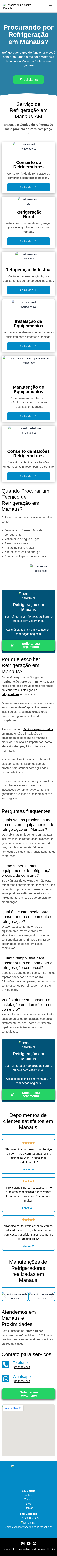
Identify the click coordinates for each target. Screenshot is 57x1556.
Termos (28, 1499)
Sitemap (28, 1508)
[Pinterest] (34, 1543)
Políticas (28, 1495)
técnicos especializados (38, 729)
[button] (5, 1296)
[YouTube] (29, 1543)
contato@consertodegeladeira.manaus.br (28, 1526)
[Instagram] (23, 1543)
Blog (28, 1503)
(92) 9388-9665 (21, 1367)
